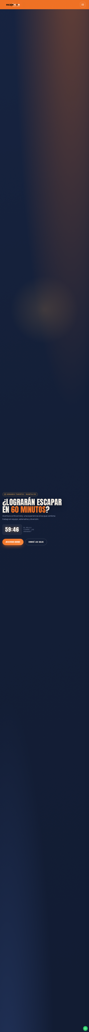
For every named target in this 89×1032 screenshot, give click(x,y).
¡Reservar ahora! (13, 542)
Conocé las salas (36, 542)
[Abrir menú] (82, 4)
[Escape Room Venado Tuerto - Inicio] (15, 4)
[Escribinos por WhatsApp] (85, 1028)
